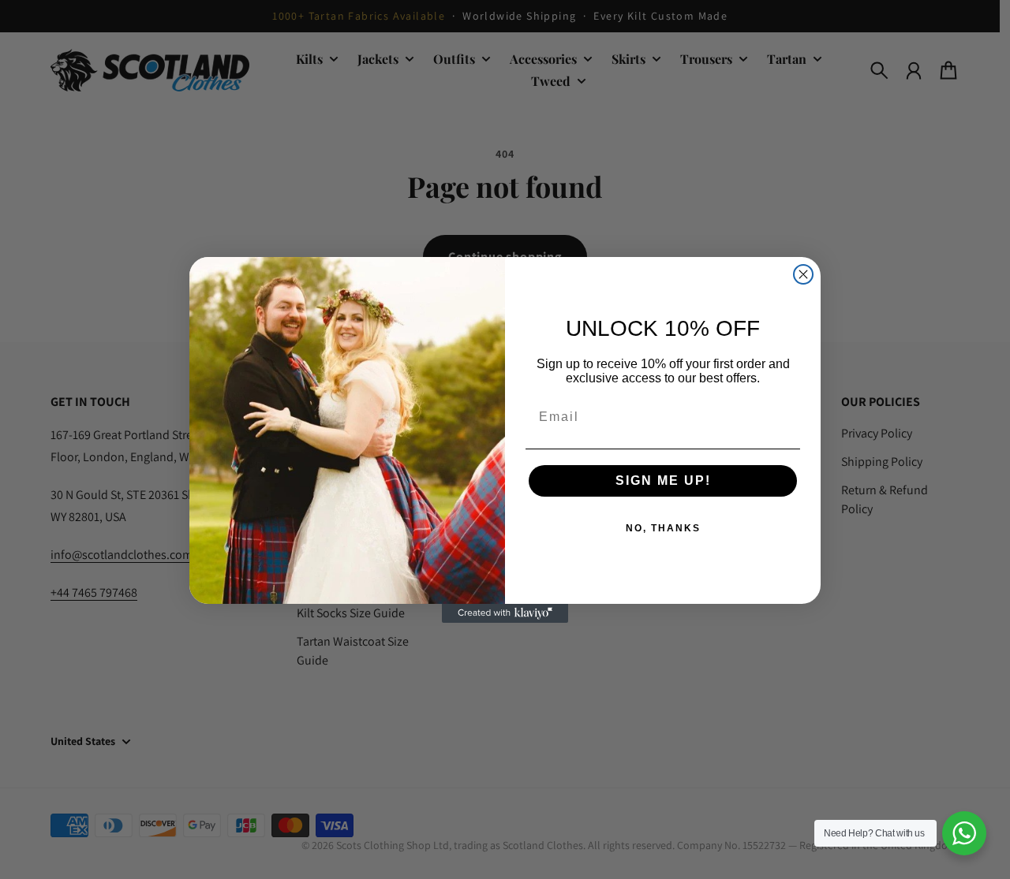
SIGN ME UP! (663, 480)
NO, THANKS (663, 528)
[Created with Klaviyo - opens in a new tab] (505, 613)
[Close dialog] (803, 274)
